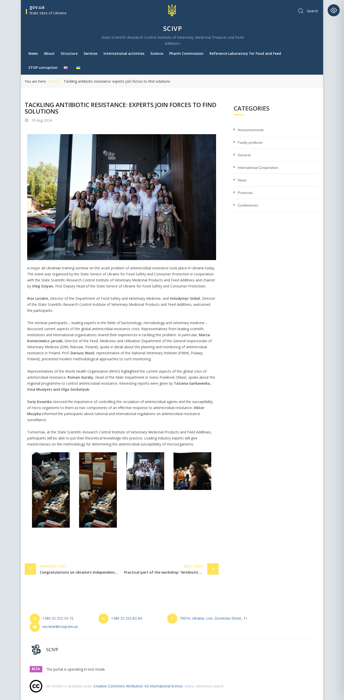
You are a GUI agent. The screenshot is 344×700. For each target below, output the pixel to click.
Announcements (251, 130)
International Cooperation (258, 168)
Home (54, 81)
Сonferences (248, 205)
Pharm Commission (186, 53)
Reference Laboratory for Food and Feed (245, 53)
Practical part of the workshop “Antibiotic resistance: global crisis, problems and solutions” (171, 569)
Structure (69, 53)
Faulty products (250, 142)
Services (90, 53)
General (244, 155)
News (33, 53)
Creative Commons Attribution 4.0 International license (138, 686)
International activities (124, 53)
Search (312, 11)
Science (156, 53)
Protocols (245, 193)
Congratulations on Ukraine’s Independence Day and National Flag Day (81, 569)
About (49, 53)
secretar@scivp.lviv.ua (60, 626)
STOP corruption (43, 67)
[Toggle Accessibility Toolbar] (333, 10)
